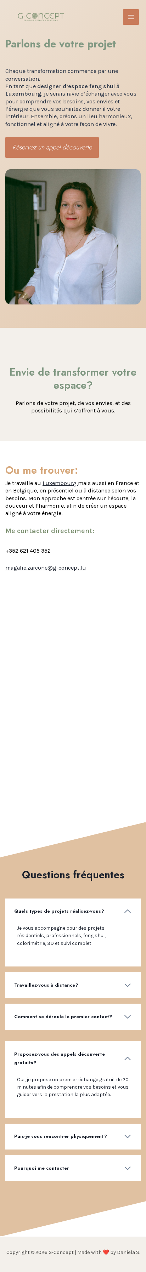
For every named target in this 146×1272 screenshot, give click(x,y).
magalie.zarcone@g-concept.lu (45, 567)
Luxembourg (60, 483)
